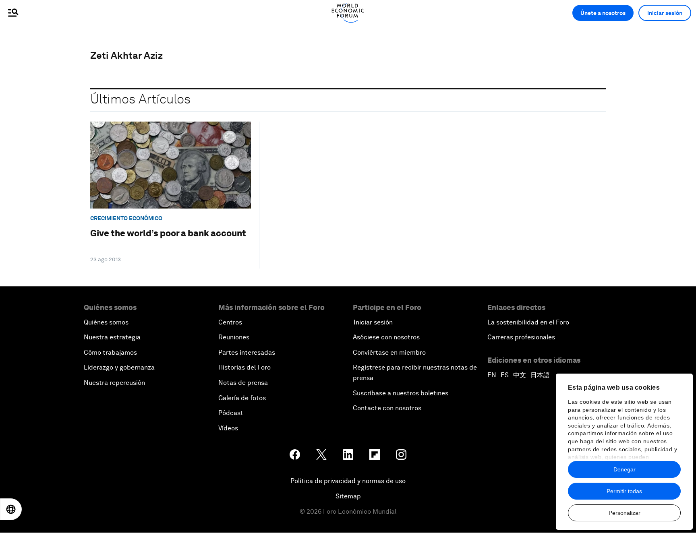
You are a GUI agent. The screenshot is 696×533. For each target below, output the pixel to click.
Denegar (624, 469)
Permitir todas (624, 491)
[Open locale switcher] (10, 509)
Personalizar (624, 513)
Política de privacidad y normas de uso (348, 481)
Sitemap (348, 496)
